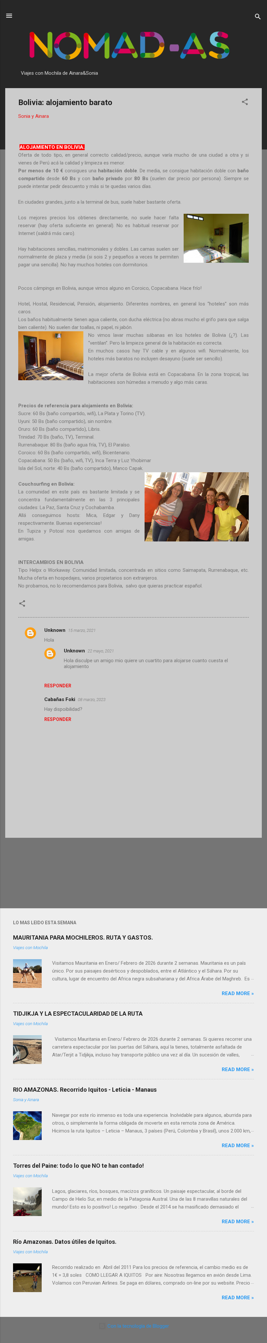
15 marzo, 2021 (82, 630)
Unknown (54, 630)
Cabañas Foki (59, 699)
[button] (245, 103)
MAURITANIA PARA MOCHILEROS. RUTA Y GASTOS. (83, 937)
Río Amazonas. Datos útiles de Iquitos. (65, 1241)
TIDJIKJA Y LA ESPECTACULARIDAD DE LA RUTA (78, 1013)
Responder (57, 685)
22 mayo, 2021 (101, 650)
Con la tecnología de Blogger (137, 1326)
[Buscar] (258, 18)
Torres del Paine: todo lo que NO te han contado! (78, 1165)
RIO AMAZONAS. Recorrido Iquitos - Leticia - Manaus (85, 1089)
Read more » (238, 993)
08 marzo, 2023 (91, 699)
